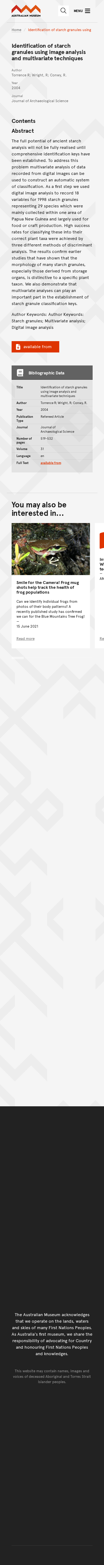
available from (37, 346)
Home (16, 29)
